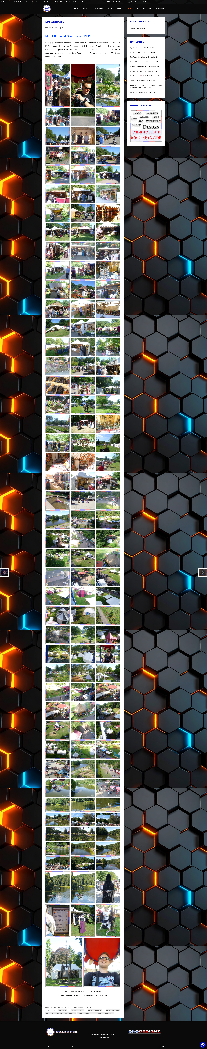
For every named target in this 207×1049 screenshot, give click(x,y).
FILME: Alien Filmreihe (138, 92)
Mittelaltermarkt (54, 1013)
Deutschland (77, 1010)
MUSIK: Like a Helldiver (138, 66)
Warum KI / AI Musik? (137, 71)
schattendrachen (85, 1013)
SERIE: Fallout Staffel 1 (138, 80)
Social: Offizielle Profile (138, 62)
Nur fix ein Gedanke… (137, 57)
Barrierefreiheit (103, 1037)
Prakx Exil (65, 28)
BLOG (129, 8)
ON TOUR (86, 8)
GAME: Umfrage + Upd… (138, 52)
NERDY (119, 8)
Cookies (112, 1035)
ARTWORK (99, 8)
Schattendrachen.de (104, 1013)
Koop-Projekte (94, 1010)
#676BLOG (63, 1010)
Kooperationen (112, 1010)
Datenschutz (104, 1035)
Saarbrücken (70, 1013)
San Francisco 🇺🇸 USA (138, 76)
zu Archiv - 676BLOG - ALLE (83, 1007)
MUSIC (110, 8)
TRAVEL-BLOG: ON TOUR (61, 1007)
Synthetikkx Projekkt (137, 48)
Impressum (95, 1035)
